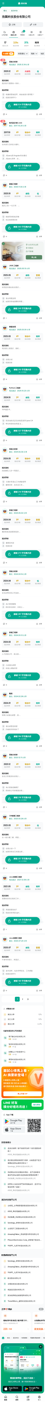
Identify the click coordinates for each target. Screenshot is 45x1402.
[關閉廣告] (41, 1347)
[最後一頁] (27, 999)
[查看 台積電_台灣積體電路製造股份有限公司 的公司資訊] (22, 1205)
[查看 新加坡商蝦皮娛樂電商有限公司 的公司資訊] (22, 1295)
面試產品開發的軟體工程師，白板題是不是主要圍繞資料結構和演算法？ (24, 1161)
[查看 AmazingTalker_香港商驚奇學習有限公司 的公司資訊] (22, 1234)
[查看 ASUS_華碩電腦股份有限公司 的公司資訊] (22, 1211)
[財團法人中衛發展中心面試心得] (22, 1053)
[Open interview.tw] (3, 1338)
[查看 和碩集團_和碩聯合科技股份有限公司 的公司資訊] (22, 1217)
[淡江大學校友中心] (22, 1019)
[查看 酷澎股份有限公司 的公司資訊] (22, 1278)
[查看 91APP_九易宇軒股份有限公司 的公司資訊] (22, 1246)
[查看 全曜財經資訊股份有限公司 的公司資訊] (22, 1284)
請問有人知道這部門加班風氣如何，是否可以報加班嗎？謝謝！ (24, 1185)
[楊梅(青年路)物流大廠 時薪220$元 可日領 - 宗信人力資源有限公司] (16, 1322)
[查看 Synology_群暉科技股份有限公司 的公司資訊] (22, 1223)
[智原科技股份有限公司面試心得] (22, 1045)
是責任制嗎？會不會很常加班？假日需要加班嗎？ (24, 1149)
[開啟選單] (3, 3)
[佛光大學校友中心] (22, 1024)
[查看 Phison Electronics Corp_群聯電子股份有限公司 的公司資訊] (22, 1240)
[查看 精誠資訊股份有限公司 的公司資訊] (22, 1290)
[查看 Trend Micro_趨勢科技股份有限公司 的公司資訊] (22, 1301)
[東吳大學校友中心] (22, 1014)
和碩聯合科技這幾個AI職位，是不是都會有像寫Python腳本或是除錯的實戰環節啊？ (24, 1173)
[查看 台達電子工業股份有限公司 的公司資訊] (22, 1228)
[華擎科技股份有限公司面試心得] (22, 1060)
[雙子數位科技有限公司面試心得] (22, 1037)
